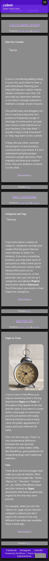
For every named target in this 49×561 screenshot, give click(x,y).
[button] (40, 555)
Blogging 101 (24, 321)
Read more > (24, 174)
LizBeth (8, 5)
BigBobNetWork (24, 556)
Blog (29, 187)
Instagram (25, 550)
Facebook (11, 550)
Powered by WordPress (15, 553)
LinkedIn (38, 550)
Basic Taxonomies (24, 197)
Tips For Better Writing (24, 25)
